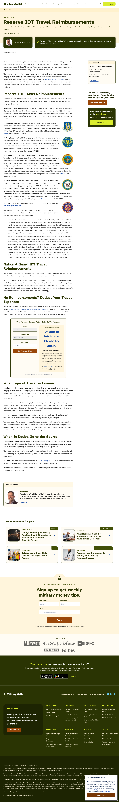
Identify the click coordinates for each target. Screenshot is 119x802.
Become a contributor (97, 694)
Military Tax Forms (108, 739)
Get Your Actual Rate (25, 351)
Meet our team (82, 694)
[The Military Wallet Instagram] (111, 694)
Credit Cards (46, 4)
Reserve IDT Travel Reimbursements (100, 67)
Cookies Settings (33, 765)
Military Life (8, 17)
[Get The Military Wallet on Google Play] (61, 676)
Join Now (12, 730)
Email (41, 609)
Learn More (74, 676)
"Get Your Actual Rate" (49, 366)
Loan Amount (25, 342)
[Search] (100, 3)
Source (6, 134)
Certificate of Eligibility (53, 716)
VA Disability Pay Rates (109, 718)
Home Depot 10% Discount (89, 735)
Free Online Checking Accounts (71, 745)
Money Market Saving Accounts (71, 735)
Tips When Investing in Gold (53, 735)
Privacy (78, 626)
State (25, 326)
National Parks (88, 742)
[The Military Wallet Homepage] (13, 3)
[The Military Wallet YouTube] (114, 694)
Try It (59, 620)
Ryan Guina (26, 42)
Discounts (80, 4)
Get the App (108, 4)
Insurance (37, 4)
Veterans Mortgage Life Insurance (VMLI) (72, 719)
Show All (93, 80)
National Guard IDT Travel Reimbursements (97, 71)
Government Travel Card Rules (91, 721)
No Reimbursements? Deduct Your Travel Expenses (100, 76)
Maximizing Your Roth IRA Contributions (54, 745)
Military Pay (55, 4)
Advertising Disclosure (9, 52)
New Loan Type (25, 334)
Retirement (64, 4)
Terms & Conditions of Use (10, 765)
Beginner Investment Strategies (52, 740)
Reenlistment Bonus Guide (108, 711)
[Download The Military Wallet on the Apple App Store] (47, 676)
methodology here (77, 788)
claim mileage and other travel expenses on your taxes (28, 309)
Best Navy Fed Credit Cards (90, 716)
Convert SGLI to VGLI (71, 715)
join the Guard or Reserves (54, 79)
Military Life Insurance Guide (72, 711)
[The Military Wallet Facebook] (108, 694)
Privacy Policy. (106, 791)
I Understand (101, 795)
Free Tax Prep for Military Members (110, 735)
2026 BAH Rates (107, 715)
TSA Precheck (88, 739)
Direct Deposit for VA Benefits (71, 740)
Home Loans (28, 4)
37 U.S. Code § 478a (45, 461)
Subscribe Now (96, 102)
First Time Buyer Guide (53, 709)
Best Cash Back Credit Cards (91, 711)
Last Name (64, 601)
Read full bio (23, 502)
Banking (72, 4)
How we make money (67, 694)
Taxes (86, 4)
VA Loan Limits (50, 713)
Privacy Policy (24, 765)
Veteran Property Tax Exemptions (109, 743)
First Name (44, 601)
